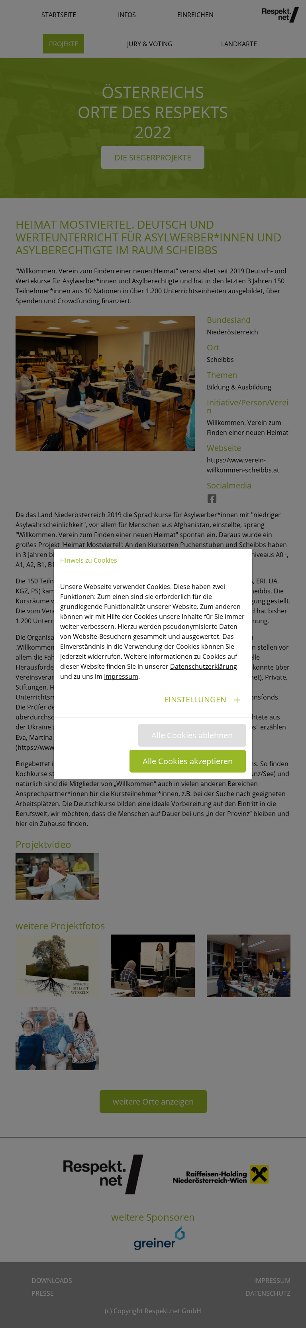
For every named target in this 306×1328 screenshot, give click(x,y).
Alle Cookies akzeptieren (188, 761)
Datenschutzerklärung (203, 666)
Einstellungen (195, 699)
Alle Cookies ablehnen (192, 735)
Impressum (121, 676)
